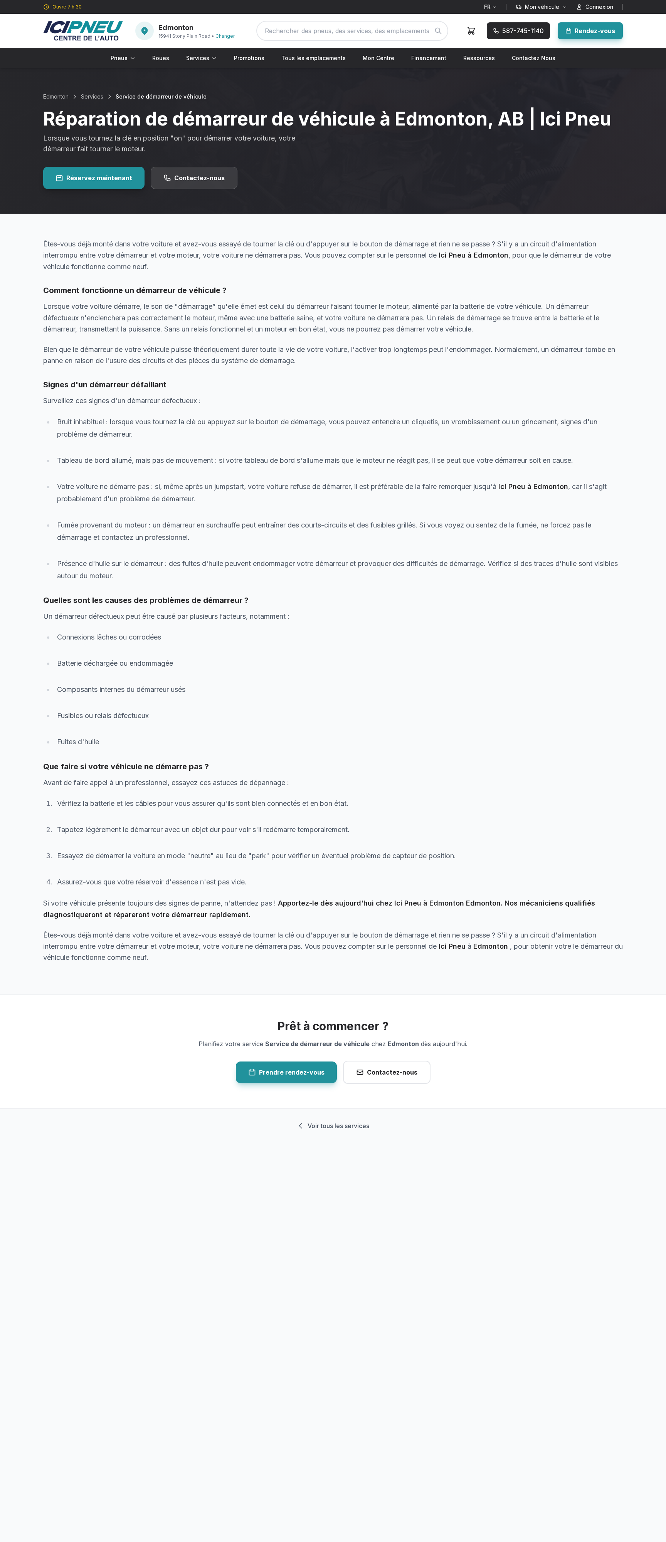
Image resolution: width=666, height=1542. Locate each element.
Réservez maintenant (99, 178)
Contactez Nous (533, 58)
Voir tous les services (338, 1126)
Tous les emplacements (313, 58)
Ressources (479, 58)
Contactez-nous (199, 178)
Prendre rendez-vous (292, 1072)
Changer (225, 36)
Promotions (249, 58)
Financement (428, 58)
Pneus (119, 58)
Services (197, 58)
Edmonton (56, 96)
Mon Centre (378, 58)
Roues (160, 58)
